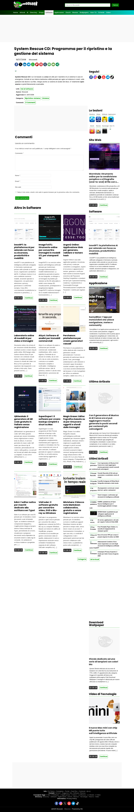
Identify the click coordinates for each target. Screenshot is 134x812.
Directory (33, 12)
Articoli (22, 12)
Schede (101, 12)
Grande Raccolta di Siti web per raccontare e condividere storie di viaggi (108, 475)
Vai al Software (27, 89)
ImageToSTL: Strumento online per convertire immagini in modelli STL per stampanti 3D (49, 251)
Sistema (45, 98)
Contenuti (82, 791)
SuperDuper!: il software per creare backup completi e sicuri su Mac (49, 420)
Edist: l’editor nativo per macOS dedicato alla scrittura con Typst (25, 506)
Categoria (82, 559)
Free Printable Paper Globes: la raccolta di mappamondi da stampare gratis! (108, 529)
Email (17, 181)
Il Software (55, 795)
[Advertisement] (67, 29)
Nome (17, 175)
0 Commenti (30, 102)
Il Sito (48, 795)
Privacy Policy (72, 798)
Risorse (75, 12)
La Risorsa (82, 795)
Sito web (18, 187)
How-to (91, 797)
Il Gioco (74, 795)
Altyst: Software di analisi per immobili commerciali (49, 338)
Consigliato (60, 791)
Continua (29, 298)
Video (108, 12)
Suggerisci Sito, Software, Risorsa (73, 793)
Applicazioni (59, 12)
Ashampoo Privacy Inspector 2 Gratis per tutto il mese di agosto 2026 (108, 554)
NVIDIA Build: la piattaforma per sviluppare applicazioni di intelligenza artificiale (108, 514)
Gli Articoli (94, 559)
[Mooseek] (25, 8)
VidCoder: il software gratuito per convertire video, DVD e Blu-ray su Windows (48, 508)
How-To (93, 12)
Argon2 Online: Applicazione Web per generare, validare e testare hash (73, 250)
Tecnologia (105, 126)
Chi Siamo (51, 791)
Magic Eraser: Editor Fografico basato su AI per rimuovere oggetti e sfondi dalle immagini (74, 422)
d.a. (88, 791)
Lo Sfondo (90, 795)
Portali (67, 791)
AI (27, 12)
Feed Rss (74, 791)
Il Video (98, 795)
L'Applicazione (65, 795)
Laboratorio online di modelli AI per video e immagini (24, 338)
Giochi (68, 12)
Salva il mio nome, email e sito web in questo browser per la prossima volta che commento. (48, 192)
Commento (19, 153)
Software (49, 12)
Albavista (67, 809)
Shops (41, 12)
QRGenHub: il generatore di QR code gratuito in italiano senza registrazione (23, 422)
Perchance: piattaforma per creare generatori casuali (73, 339)
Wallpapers (84, 12)
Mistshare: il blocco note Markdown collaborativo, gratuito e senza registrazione (73, 508)
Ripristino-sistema (32, 98)
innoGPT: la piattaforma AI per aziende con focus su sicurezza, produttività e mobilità (24, 251)
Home (15, 12)
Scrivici (58, 793)
